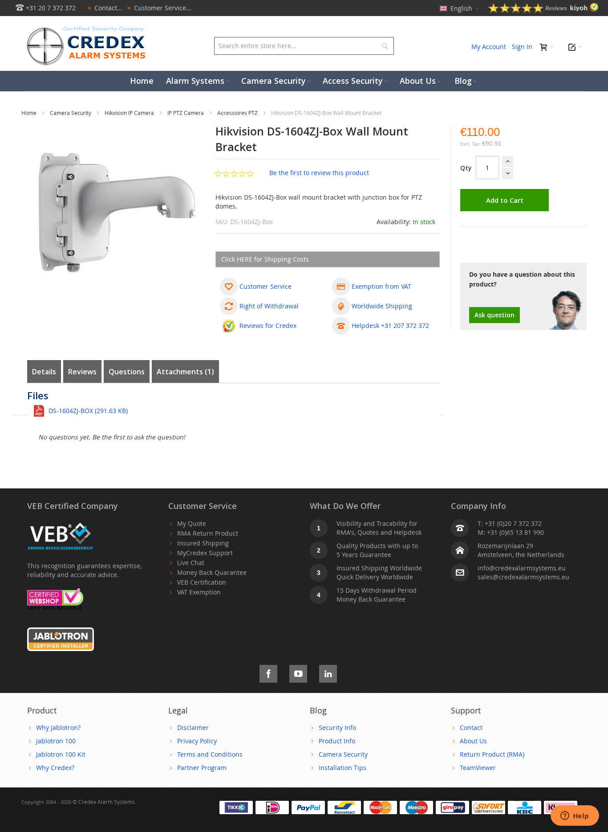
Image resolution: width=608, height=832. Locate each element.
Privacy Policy (197, 741)
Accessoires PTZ (238, 112)
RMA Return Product (207, 533)
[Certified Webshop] (55, 592)
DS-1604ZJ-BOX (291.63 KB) (88, 410)
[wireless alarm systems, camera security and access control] (88, 29)
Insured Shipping (203, 543)
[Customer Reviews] (543, 10)
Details (44, 372)
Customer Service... (159, 8)
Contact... (105, 8)
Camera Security (71, 112)
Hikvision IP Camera (130, 112)
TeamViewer (478, 767)
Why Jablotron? (58, 727)
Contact (471, 727)
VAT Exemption (199, 592)
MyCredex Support (205, 553)
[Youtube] (298, 672)
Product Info (337, 741)
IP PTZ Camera (186, 112)
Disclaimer (193, 727)
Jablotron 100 (56, 741)
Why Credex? (55, 767)
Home (29, 112)
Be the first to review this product (319, 172)
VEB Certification (201, 582)
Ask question (494, 315)
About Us (473, 741)
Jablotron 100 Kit (60, 754)
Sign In (522, 46)
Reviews (82, 372)
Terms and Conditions (210, 754)
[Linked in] (328, 672)
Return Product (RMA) (492, 754)
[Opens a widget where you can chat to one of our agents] (574, 816)
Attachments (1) (185, 372)
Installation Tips (342, 767)
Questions (127, 372)
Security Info (337, 727)
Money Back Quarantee (212, 572)
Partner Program (202, 767)
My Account (488, 46)
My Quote (191, 523)
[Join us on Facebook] (268, 672)
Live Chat (190, 562)
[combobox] (303, 46)
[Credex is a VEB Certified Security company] (60, 523)
